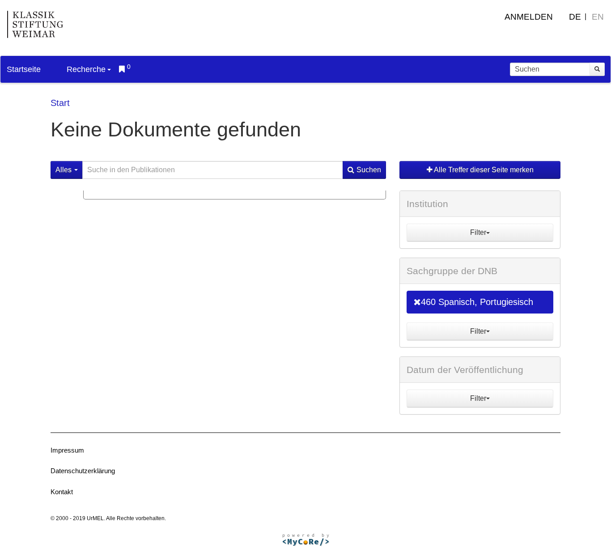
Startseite (24, 69)
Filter (478, 232)
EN (598, 16)
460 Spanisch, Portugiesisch (477, 302)
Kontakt (62, 492)
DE (575, 16)
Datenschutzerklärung (83, 471)
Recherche (86, 69)
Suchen (368, 170)
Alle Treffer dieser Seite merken (483, 170)
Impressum (67, 450)
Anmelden (529, 16)
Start (60, 103)
